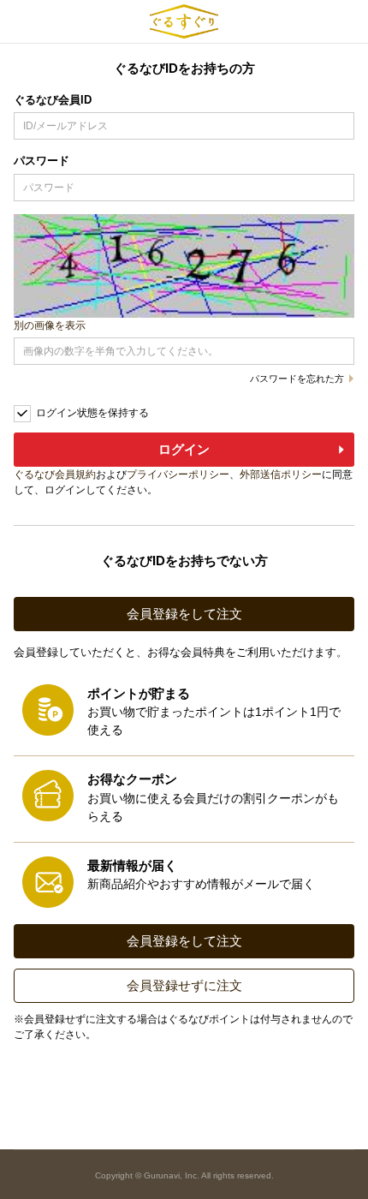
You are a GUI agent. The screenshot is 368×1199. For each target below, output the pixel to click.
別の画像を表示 (50, 325)
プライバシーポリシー (178, 474)
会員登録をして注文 (184, 613)
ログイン (184, 449)
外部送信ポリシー (281, 474)
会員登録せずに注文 (184, 985)
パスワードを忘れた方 (297, 379)
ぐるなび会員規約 (55, 474)
